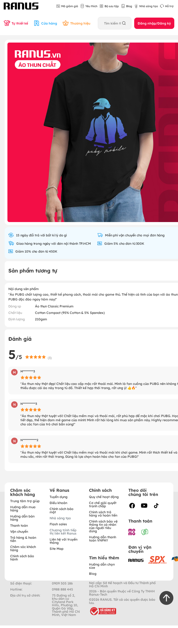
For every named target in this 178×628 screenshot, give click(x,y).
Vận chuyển (19, 531)
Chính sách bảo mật (61, 510)
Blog (92, 573)
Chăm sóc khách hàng (23, 548)
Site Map (57, 548)
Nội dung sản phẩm (23, 289)
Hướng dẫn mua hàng (22, 508)
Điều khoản (58, 503)
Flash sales (58, 524)
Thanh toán (19, 525)
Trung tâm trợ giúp (25, 501)
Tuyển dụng (58, 497)
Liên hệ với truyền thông (63, 540)
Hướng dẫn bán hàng (22, 517)
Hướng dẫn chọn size (102, 565)
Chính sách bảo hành (22, 557)
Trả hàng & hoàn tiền (23, 539)
